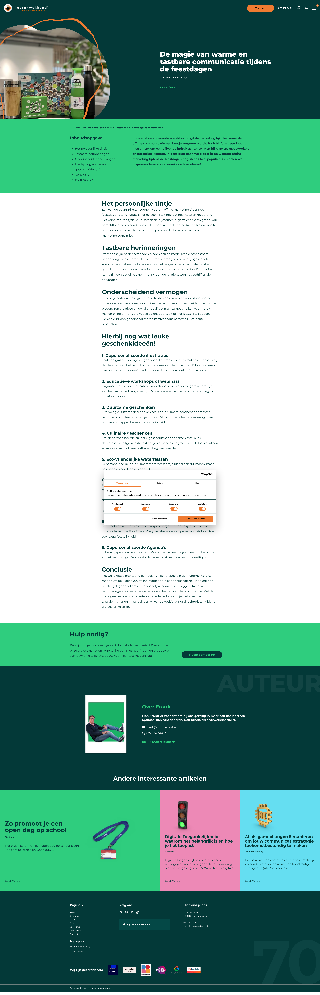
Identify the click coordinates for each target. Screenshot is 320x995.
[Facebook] (121, 912)
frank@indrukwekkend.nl (164, 727)
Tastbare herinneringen (92, 154)
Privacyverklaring (78, 988)
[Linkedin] (132, 912)
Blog (72, 923)
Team (73, 912)
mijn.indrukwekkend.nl (138, 924)
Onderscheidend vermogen (95, 159)
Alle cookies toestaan (195, 519)
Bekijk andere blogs (157, 742)
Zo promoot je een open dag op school (35, 827)
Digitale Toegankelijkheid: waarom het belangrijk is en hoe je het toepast (199, 841)
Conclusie (82, 174)
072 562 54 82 (285, 8)
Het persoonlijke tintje (91, 148)
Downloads (75, 930)
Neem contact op (202, 654)
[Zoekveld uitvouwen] (299, 8)
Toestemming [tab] (122, 483)
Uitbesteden (76, 951)
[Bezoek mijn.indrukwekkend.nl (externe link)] (306, 8)
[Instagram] (126, 912)
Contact (261, 8)
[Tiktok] (137, 912)
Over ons (74, 916)
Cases (73, 919)
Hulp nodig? (84, 179)
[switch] (146, 509)
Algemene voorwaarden (101, 988)
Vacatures (75, 927)
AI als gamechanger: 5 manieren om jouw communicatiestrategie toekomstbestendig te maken (279, 841)
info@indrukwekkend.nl (196, 926)
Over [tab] (197, 483)
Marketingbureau (79, 946)
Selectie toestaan (159, 519)
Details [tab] (160, 483)
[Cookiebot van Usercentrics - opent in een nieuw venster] (203, 475)
